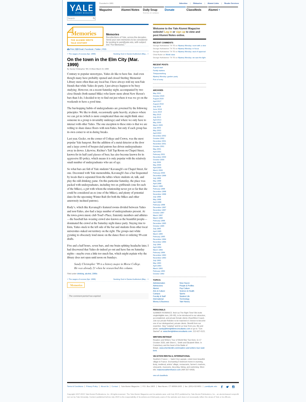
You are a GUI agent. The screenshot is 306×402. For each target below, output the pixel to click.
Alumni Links (213, 3)
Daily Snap (150, 9)
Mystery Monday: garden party (165, 76)
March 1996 (158, 218)
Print (72, 49)
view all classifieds (160, 375)
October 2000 (158, 160)
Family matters (159, 70)
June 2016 (157, 109)
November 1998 (159, 194)
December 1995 (159, 223)
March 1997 (158, 215)
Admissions (158, 286)
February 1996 (159, 221)
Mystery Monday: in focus (188, 49)
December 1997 (159, 207)
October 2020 (158, 96)
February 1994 (159, 252)
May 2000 (157, 165)
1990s (94, 274)
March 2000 (158, 170)
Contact (115, 386)
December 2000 (159, 157)
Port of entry (158, 79)
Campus (156, 294)
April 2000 (157, 168)
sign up (180, 31)
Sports (182, 294)
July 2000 (157, 162)
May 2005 (157, 122)
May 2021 (157, 93)
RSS (104, 49)
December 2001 (159, 141)
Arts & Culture (159, 291)
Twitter (98, 49)
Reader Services (231, 3)
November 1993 (159, 258)
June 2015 (157, 112)
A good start (158, 67)
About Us (105, 386)
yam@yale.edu (211, 386)
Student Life (185, 296)
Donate (169, 9)
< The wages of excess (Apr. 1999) (81, 54)
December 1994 (159, 239)
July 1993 (157, 260)
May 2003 (157, 130)
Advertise (183, 3)
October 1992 (158, 274)
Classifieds (193, 9)
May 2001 (157, 149)
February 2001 (159, 154)
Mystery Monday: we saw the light (192, 58)
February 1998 (159, 205)
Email (80, 49)
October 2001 (158, 146)
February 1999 (159, 189)
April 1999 (157, 183)
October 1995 (158, 226)
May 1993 (157, 263)
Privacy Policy (92, 386)
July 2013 (157, 117)
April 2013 (157, 120)
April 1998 (157, 202)
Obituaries (197, 3)
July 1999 (157, 178)
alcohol (88, 274)
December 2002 (159, 136)
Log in (168, 31)
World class (170, 55)
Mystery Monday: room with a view (192, 46)
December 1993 (159, 255)
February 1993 (159, 271)
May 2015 (157, 114)
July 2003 (157, 128)
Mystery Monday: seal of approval (192, 52)
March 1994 (158, 250)
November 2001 (159, 144)
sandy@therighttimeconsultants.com (174, 329)
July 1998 (157, 197)
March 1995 (158, 234)
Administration (159, 283)
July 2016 (157, 107)
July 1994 (157, 244)
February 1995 (159, 237)
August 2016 (158, 104)
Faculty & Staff (159, 296)
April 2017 (157, 101)
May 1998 (157, 199)
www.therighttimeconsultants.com (177, 331)
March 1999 (158, 186)
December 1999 (159, 176)
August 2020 (158, 99)
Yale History (185, 301)
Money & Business (161, 301)
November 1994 (159, 242)
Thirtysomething (159, 73)
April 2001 (157, 152)
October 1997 (158, 213)
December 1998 (159, 191)
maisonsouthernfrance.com (169, 370)
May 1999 (157, 181)
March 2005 (158, 125)
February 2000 (159, 173)
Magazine (105, 9)
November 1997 (159, 210)
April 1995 (157, 231)
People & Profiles (187, 286)
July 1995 (157, 229)
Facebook (89, 49)
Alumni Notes (130, 9)
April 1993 (157, 266)
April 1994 (157, 247)
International (158, 299)
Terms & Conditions (75, 386)
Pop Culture (185, 288)
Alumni (213, 9)
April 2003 (157, 133)
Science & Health (187, 291)
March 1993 (158, 268)
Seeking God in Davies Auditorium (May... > (131, 54)
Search (71, 18)
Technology (184, 299)
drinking (80, 274)
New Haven (185, 283)
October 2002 (158, 138)
